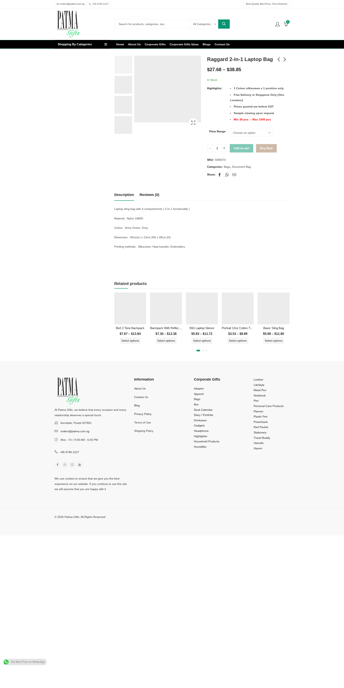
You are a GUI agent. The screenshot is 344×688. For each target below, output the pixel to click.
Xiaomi (258, 448)
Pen (256, 400)
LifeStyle (259, 385)
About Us (140, 388)
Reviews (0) (149, 195)
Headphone (201, 430)
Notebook (260, 395)
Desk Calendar (203, 409)
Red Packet (261, 427)
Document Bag (241, 166)
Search (224, 24)
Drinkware (200, 420)
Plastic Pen (261, 416)
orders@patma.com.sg (75, 431)
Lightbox (193, 122)
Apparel (199, 393)
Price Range (217, 131)
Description (124, 195)
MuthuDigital (88, 522)
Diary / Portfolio (203, 415)
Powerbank (261, 421)
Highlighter (200, 436)
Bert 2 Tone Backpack (130, 328)
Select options (130, 340)
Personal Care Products (269, 406)
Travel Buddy (262, 437)
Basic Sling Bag (273, 328)
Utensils (259, 443)
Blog (137, 405)
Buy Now (266, 148)
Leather (258, 379)
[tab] (124, 195)
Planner (258, 411)
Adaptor (199, 388)
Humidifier (200, 446)
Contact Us (141, 397)
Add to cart (241, 148)
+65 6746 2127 (69, 452)
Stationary (260, 432)
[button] (198, 350)
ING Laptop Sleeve (202, 328)
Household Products (206, 441)
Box (196, 404)
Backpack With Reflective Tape (170, 328)
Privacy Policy (142, 414)
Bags (227, 166)
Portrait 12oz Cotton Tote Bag (241, 328)
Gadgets (199, 425)
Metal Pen (260, 390)
